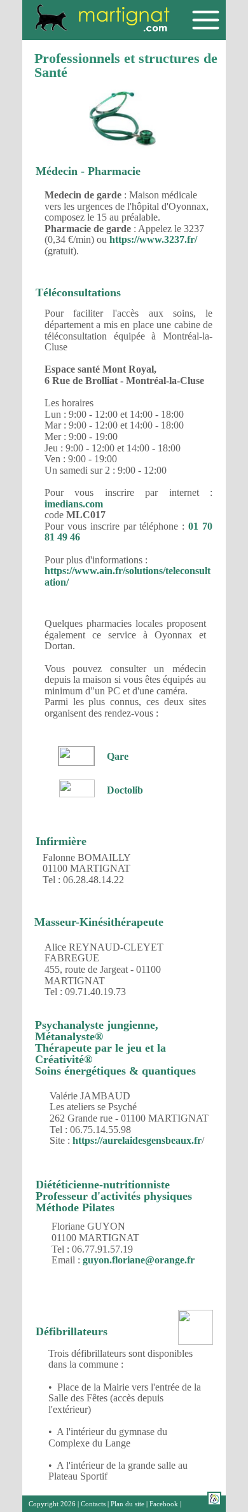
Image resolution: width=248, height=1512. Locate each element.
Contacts (93, 1504)
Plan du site (127, 1504)
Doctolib (125, 790)
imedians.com (74, 503)
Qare (117, 756)
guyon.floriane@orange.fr (139, 1259)
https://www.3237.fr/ (153, 239)
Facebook (163, 1504)
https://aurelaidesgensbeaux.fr (137, 1140)
